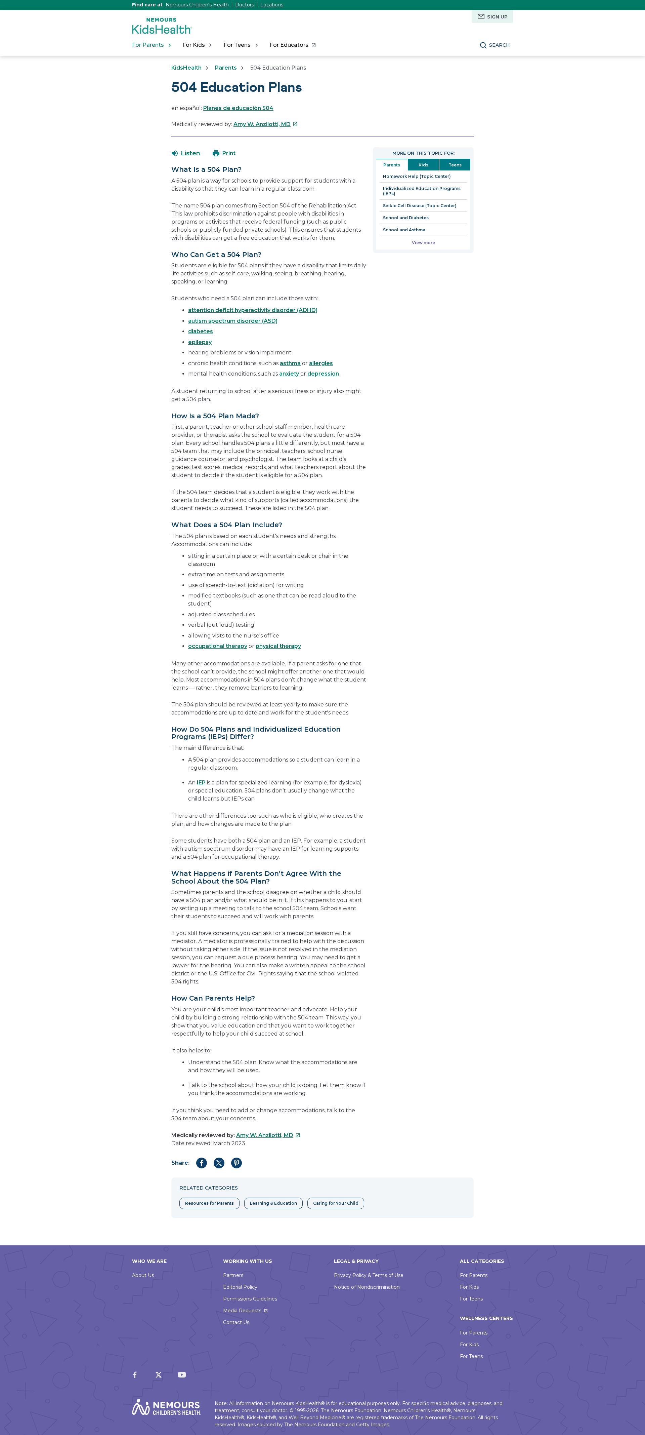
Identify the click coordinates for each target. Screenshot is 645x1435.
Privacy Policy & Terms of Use (368, 1275)
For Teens (471, 1299)
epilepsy (200, 342)
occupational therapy (217, 646)
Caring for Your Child (335, 1203)
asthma (290, 363)
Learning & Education (273, 1203)
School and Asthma (404, 229)
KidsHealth (186, 68)
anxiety (289, 374)
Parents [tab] (391, 164)
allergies (321, 363)
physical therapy (278, 646)
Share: (180, 1163)
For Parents (473, 1275)
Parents (226, 68)
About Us (143, 1275)
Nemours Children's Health (197, 5)
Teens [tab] (455, 164)
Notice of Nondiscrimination (367, 1287)
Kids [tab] (423, 164)
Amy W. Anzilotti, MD (265, 124)
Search (499, 45)
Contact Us (236, 1322)
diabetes (200, 331)
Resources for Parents (209, 1203)
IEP (201, 782)
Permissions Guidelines (250, 1299)
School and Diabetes (406, 217)
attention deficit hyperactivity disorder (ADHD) (252, 310)
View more (423, 242)
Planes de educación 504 (238, 108)
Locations (271, 5)
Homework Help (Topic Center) (417, 176)
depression (323, 374)
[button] (186, 153)
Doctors (244, 5)
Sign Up (497, 17)
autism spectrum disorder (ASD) (232, 321)
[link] (292, 45)
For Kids (469, 1287)
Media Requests (242, 1311)
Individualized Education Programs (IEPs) (422, 191)
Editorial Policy (240, 1287)
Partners (233, 1275)
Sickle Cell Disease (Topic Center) (420, 205)
